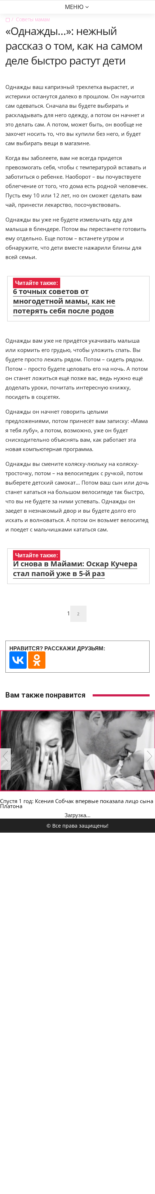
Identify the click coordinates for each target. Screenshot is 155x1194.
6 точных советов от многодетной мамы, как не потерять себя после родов (64, 301)
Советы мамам (33, 19)
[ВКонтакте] (18, 660)
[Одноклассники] (36, 660)
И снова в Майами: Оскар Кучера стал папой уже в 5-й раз (75, 568)
